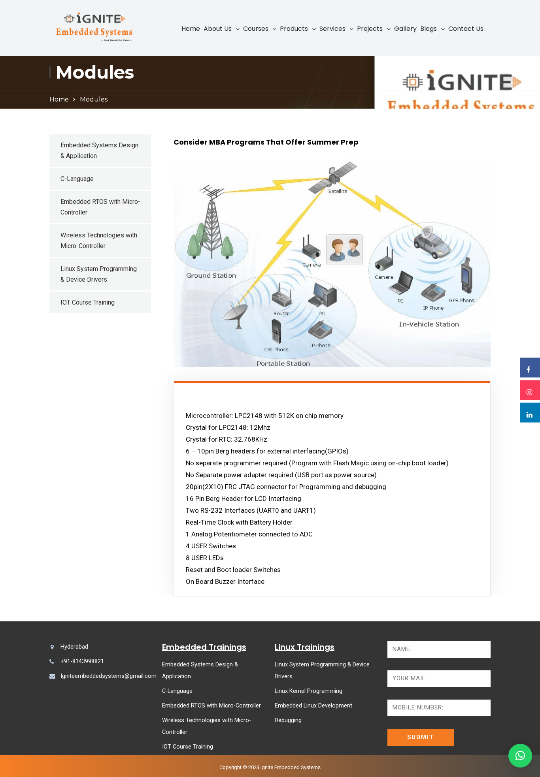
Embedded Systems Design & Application (99, 150)
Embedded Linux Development (313, 705)
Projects (370, 28)
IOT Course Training (87, 302)
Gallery (405, 28)
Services (332, 28)
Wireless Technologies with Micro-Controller (98, 240)
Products (294, 28)
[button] (520, 756)
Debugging (288, 720)
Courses (255, 28)
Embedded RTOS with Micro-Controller (100, 207)
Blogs (428, 28)
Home (190, 28)
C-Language (77, 178)
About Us (218, 28)
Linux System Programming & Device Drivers (98, 274)
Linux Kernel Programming (308, 691)
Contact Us (465, 28)
